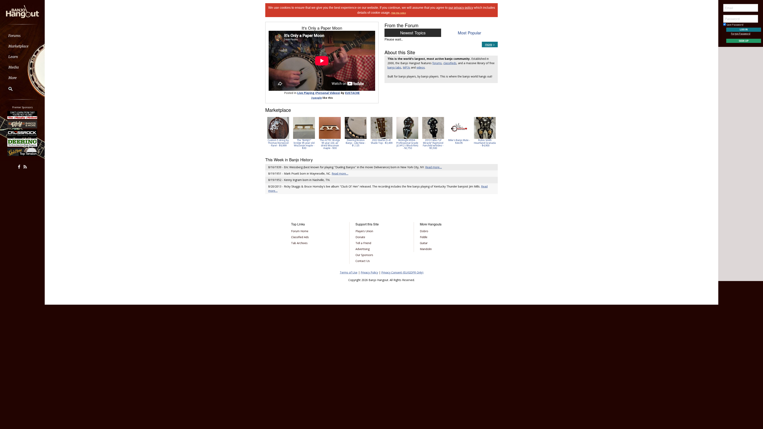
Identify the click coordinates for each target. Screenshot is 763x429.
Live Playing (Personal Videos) (318, 93)
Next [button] (492, 134)
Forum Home (299, 231)
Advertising (362, 249)
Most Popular (469, 33)
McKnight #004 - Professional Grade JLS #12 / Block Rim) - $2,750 (407, 144)
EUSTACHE (352, 93)
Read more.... (433, 167)
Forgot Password (740, 33)
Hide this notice (398, 13)
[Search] (8, 88)
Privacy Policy (369, 272)
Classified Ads (300, 237)
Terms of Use (348, 272)
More (12, 77)
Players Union (364, 231)
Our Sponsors (364, 255)
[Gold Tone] (22, 152)
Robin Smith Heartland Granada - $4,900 (485, 142)
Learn (13, 56)
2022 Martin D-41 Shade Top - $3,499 (381, 141)
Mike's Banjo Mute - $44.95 (459, 141)
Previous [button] (267, 134)
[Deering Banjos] (22, 142)
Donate (360, 237)
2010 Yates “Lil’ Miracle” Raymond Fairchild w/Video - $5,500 (433, 144)
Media (13, 67)
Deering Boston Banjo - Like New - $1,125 (356, 142)
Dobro (424, 231)
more (488, 44)
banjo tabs (394, 67)
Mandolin (426, 249)
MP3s (406, 67)
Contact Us (362, 261)
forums (437, 63)
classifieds (449, 63)
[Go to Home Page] (22, 11)
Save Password (734, 24)
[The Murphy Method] (22, 115)
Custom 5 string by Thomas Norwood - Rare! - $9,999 (278, 142)
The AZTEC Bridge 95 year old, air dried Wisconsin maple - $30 (330, 144)
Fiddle (423, 237)
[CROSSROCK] (22, 133)
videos (420, 67)
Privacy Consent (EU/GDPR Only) (402, 272)
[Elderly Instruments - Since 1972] (22, 124)
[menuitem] (22, 35)
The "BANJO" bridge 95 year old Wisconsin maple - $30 (304, 144)
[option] (278, 132)
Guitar (424, 243)
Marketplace (18, 46)
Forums (14, 35)
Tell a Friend (363, 243)
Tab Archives (299, 243)
